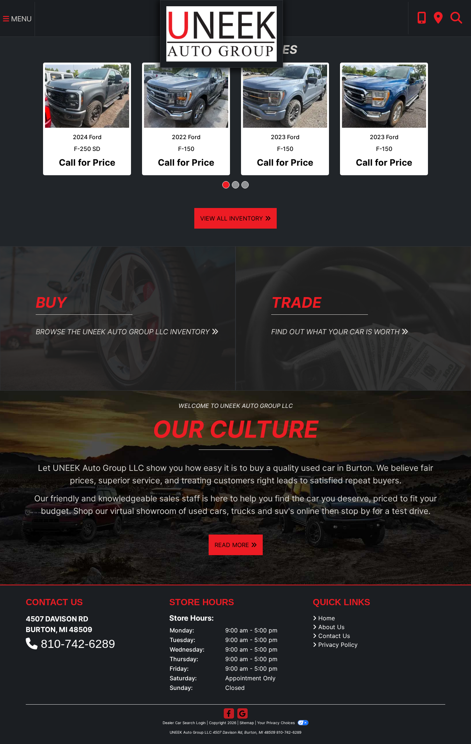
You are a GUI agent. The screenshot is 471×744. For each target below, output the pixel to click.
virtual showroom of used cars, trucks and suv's (202, 496)
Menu (20, 18)
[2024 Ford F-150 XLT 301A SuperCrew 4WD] (186, 88)
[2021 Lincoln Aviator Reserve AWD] (285, 88)
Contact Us (334, 621)
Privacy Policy (338, 630)
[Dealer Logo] (221, 33)
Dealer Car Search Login (184, 708)
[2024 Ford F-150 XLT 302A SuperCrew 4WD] (384, 88)
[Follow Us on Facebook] (229, 699)
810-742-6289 (78, 628)
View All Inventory (232, 203)
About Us (331, 612)
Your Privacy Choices (276, 708)
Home (326, 603)
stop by (355, 496)
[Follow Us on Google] (242, 699)
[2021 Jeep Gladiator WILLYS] (87, 88)
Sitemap (247, 708)
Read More (233, 530)
